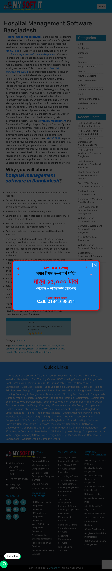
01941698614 (56, 301)
